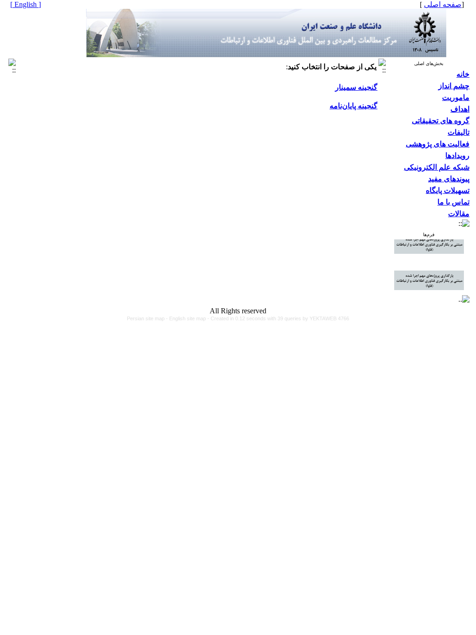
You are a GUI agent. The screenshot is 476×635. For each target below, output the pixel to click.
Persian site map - (148, 318)
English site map (188, 318)
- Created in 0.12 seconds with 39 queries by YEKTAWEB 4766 (278, 318)
